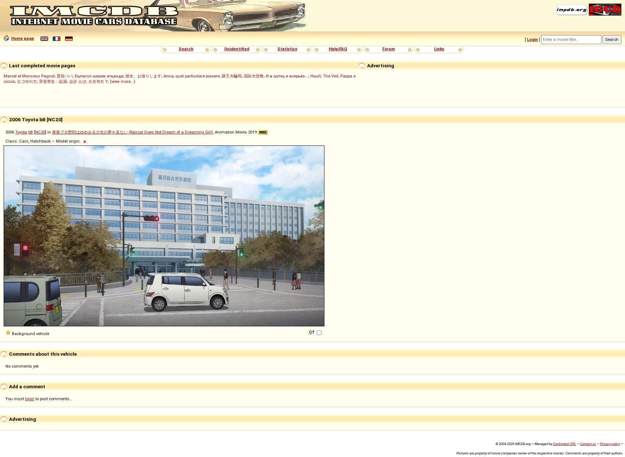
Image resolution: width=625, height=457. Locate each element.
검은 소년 (77, 81)
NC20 (40, 132)
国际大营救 (254, 76)
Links (439, 48)
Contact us (588, 444)
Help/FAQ (338, 48)
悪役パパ (65, 76)
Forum (388, 48)
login (29, 398)
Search (186, 48)
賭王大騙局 (232, 76)
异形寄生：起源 (53, 81)
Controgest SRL (564, 444)
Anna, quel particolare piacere (191, 76)
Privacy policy (610, 444)
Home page (22, 38)
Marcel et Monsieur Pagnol (29, 76)
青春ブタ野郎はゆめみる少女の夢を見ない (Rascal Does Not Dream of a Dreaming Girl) (132, 132)
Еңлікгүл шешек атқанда (99, 76)
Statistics (287, 48)
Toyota (21, 132)
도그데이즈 (27, 81)
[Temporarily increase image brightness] (312, 331)
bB (30, 132)
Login (532, 39)
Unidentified (236, 48)
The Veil (330, 76)
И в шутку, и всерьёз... (287, 76)
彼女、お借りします (143, 76)
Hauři (315, 76)
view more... (122, 81)
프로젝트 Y (98, 81)
